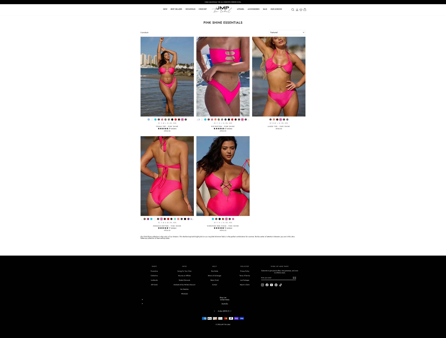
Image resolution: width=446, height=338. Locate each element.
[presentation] (197, 120)
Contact (214, 285)
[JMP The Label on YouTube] (271, 285)
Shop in (223, 297)
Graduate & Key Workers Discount (184, 285)
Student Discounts (184, 280)
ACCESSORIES (253, 9)
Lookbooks (154, 280)
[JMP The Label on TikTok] (280, 285)
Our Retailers (184, 289)
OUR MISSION (276, 9)
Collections (154, 276)
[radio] (148, 120)
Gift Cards (154, 285)
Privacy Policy (244, 271)
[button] (163, 128)
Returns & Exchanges (214, 276)
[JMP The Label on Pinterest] (276, 285)
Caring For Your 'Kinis (184, 271)
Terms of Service (245, 276)
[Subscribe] (294, 277)
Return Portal (215, 280)
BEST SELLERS (176, 9)
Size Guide (214, 271)
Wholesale (184, 294)
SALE (265, 9)
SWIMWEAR (190, 9)
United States (225, 299)
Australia (225, 304)
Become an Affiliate (184, 276)
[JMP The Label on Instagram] (262, 285)
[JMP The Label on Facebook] (267, 285)
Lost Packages (244, 280)
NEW (165, 9)
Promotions (154, 271)
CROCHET (203, 9)
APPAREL (240, 9)
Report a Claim (244, 285)
